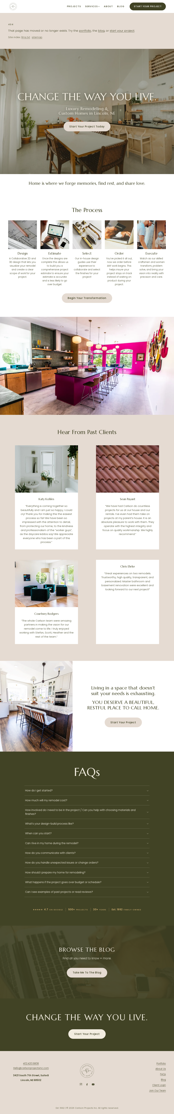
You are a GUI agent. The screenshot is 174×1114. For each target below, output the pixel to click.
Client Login (159, 1085)
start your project (122, 31)
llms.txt (25, 37)
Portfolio (161, 1063)
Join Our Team (157, 1090)
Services (92, 6)
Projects (74, 6)
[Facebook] (87, 1084)
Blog (120, 6)
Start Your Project (148, 6)
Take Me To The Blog (87, 972)
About (108, 6)
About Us (160, 1068)
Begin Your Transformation (87, 298)
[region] (87, 366)
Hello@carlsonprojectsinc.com (31, 1068)
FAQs (163, 1074)
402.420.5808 (31, 1063)
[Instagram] (80, 1084)
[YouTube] (93, 1084)
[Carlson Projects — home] (13, 6)
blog (101, 31)
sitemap (37, 37)
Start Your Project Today (87, 126)
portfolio (85, 31)
